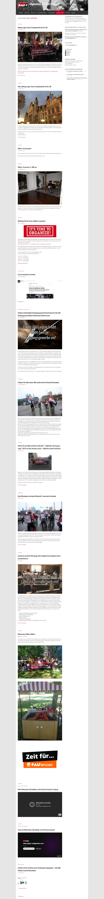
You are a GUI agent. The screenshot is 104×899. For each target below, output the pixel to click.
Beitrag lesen (21, 301)
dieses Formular (82, 27)
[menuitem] (21, 13)
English (73, 12)
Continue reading (22, 485)
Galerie (20, 636)
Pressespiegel (51, 12)
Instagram (68, 52)
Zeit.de (40, 129)
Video (20, 786)
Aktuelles (21, 12)
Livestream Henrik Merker (32, 71)
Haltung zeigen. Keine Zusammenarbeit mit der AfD (32, 27)
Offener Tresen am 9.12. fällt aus (27, 167)
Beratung (27, 12)
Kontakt (67, 12)
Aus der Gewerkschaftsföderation (74, 69)
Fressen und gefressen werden (26, 274)
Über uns (33, 12)
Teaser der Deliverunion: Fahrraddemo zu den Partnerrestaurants (36, 830)
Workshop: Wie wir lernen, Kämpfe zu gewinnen (31, 221)
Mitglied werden (60, 12)
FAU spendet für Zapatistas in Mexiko (75, 71)
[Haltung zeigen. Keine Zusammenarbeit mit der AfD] (40, 47)
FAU (67, 21)
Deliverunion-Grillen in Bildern (26, 634)
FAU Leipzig (31, 18)
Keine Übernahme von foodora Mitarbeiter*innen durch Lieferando (37, 496)
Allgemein (20, 24)
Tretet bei (76, 21)
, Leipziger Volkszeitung (43, 71)
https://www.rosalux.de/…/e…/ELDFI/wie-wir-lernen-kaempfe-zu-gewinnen (34, 244)
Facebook (68, 51)
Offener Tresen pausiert (24, 148)
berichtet (30, 418)
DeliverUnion (20, 379)
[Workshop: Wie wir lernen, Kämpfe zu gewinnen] (40, 231)
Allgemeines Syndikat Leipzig (43, 4)
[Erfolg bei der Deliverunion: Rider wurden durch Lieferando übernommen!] (40, 401)
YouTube (68, 55)
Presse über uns (21, 271)
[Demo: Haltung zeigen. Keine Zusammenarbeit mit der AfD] (40, 107)
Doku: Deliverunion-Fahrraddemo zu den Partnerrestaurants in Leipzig (38, 789)
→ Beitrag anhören (22, 888)
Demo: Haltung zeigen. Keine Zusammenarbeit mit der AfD (34, 86)
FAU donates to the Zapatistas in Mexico (75, 74)
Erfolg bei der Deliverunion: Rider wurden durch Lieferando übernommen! (38, 382)
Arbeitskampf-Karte (42, 12)
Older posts (21, 896)
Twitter (67, 53)
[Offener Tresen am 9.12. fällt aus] (40, 188)
